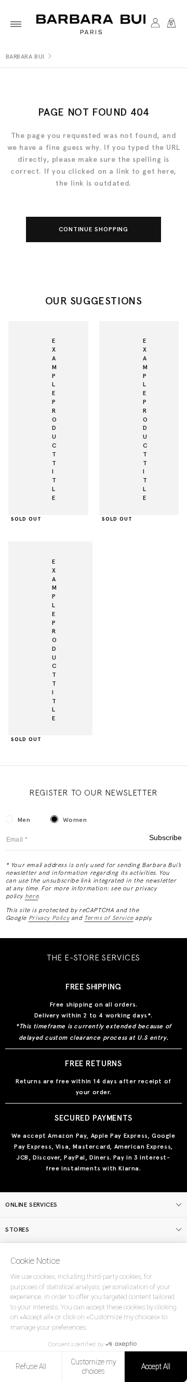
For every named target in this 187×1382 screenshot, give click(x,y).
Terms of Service (108, 918)
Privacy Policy (49, 918)
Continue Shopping (94, 229)
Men (24, 819)
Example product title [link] (54, 419)
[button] (15, 24)
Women (75, 819)
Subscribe (165, 838)
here (31, 896)
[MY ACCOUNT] (155, 24)
